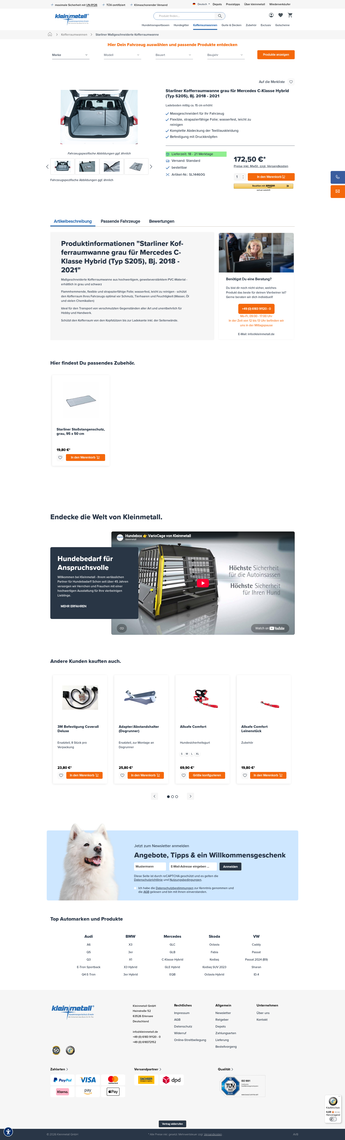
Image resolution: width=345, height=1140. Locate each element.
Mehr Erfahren (73, 606)
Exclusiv (266, 25)
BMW (130, 936)
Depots (217, 4)
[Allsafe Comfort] (202, 698)
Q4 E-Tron (89, 974)
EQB (172, 974)
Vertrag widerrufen (172, 1123)
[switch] (333, 1119)
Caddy (256, 945)
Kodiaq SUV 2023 (214, 967)
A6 (89, 945)
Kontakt (262, 1020)
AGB (146, 892)
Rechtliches (183, 1005)
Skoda (214, 936)
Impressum (182, 1013)
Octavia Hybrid (214, 974)
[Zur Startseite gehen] (71, 19)
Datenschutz (183, 1026)
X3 (130, 945)
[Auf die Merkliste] (291, 81)
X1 (130, 959)
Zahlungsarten (225, 1033)
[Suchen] (220, 16)
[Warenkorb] (290, 15)
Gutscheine (282, 25)
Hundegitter (181, 25)
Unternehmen (267, 1005)
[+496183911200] (338, 177)
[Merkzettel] (280, 15)
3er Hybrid (130, 974)
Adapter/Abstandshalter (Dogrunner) (139, 729)
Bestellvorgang (226, 1047)
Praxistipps (233, 4)
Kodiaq (214, 959)
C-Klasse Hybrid (172, 959)
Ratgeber (222, 1020)
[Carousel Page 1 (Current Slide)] (168, 796)
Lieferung (222, 1040)
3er (130, 952)
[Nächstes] (151, 166)
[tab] (72, 221)
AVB (295, 1134)
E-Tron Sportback (88, 967)
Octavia (214, 945)
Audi (88, 936)
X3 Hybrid (130, 967)
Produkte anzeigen (276, 55)
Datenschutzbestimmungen (175, 888)
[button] (263, 187)
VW (256, 936)
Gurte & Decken (232, 25)
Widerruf (180, 1033)
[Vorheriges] (47, 166)
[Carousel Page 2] (172, 796)
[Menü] (339, 1097)
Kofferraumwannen (205, 25)
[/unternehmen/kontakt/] (338, 191)
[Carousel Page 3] (176, 796)
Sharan (256, 967)
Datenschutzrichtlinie (148, 880)
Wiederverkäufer (279, 4)
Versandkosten (213, 1134)
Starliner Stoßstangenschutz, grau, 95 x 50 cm (81, 431)
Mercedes (172, 936)
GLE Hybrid (172, 967)
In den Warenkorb (269, 177)
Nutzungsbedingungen (185, 880)
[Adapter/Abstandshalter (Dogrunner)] (141, 698)
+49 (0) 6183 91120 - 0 (256, 309)
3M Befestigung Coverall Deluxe (78, 729)
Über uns (263, 1013)
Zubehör (251, 25)
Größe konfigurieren (207, 775)
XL (197, 753)
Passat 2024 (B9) (256, 959)
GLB (172, 952)
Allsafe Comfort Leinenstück (254, 729)
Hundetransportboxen (155, 25)
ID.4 (256, 974)
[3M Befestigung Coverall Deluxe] (80, 698)
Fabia (214, 952)
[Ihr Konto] (271, 15)
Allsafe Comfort (193, 727)
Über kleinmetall (254, 4)
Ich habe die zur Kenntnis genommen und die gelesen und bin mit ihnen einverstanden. (186, 890)
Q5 (89, 952)
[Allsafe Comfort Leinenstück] (263, 698)
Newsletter (223, 1013)
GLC (172, 945)
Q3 (89, 959)
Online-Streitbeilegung (190, 1040)
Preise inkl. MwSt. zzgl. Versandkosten (261, 166)
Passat (256, 952)
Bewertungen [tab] (161, 221)
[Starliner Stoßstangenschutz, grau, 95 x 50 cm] (81, 400)
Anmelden (230, 867)
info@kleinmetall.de (261, 334)
